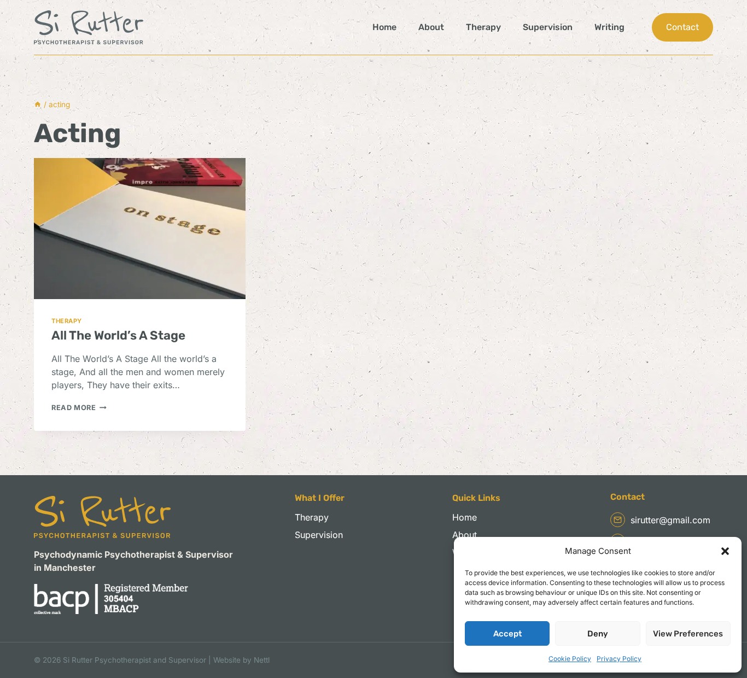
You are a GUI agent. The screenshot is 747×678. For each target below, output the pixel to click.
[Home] (38, 104)
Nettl (262, 660)
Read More (79, 408)
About (431, 27)
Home (384, 27)
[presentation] (140, 228)
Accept (507, 634)
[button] (725, 551)
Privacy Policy (619, 658)
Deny (597, 634)
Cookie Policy (569, 658)
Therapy (483, 27)
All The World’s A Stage (118, 335)
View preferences (688, 634)
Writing (609, 27)
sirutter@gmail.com (670, 520)
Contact (682, 27)
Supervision (548, 27)
